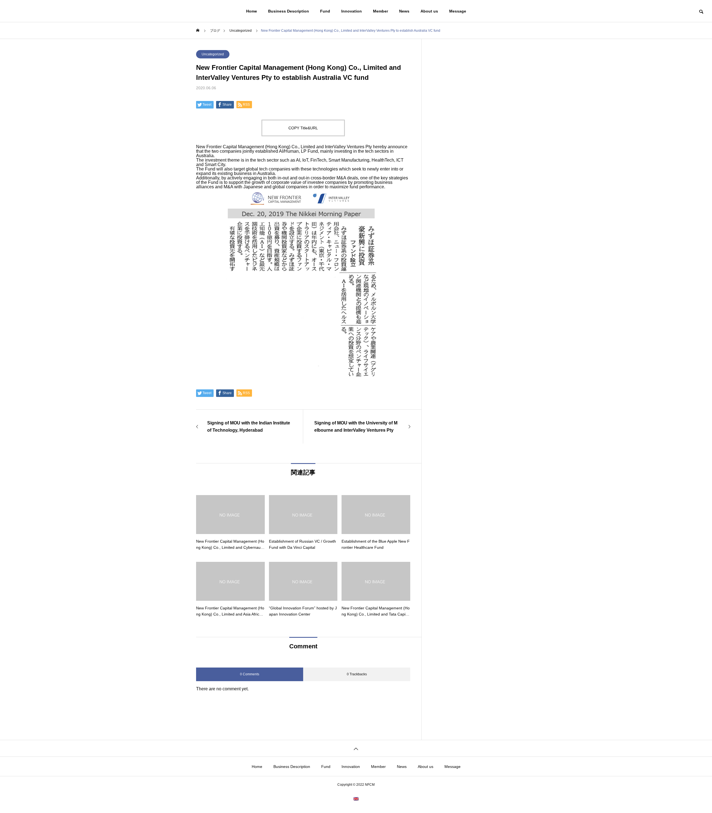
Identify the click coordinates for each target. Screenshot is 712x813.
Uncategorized (213, 54)
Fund (325, 11)
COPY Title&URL (303, 128)
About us (429, 11)
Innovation (351, 11)
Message (457, 11)
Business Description (288, 11)
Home (251, 11)
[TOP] (356, 748)
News (404, 11)
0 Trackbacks (357, 674)
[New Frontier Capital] (48, 11)
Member (380, 11)
